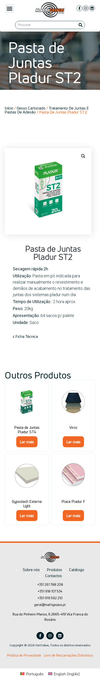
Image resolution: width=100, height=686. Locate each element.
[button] (9, 8)
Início (9, 108)
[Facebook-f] (79, 8)
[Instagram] (86, 8)
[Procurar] (81, 25)
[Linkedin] (92, 8)
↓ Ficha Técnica (25, 336)
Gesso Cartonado (31, 108)
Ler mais (27, 441)
